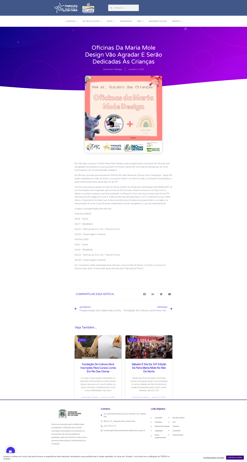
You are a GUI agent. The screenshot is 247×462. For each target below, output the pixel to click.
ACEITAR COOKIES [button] (235, 457)
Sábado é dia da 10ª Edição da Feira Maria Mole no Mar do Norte (149, 368)
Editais (109, 21)
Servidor (175, 21)
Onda (139, 21)
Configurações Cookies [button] (213, 457)
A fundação (70, 21)
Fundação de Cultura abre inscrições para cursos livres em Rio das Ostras (98, 368)
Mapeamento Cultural (158, 21)
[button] (10, 451)
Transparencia (126, 21)
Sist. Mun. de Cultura (91, 21)
